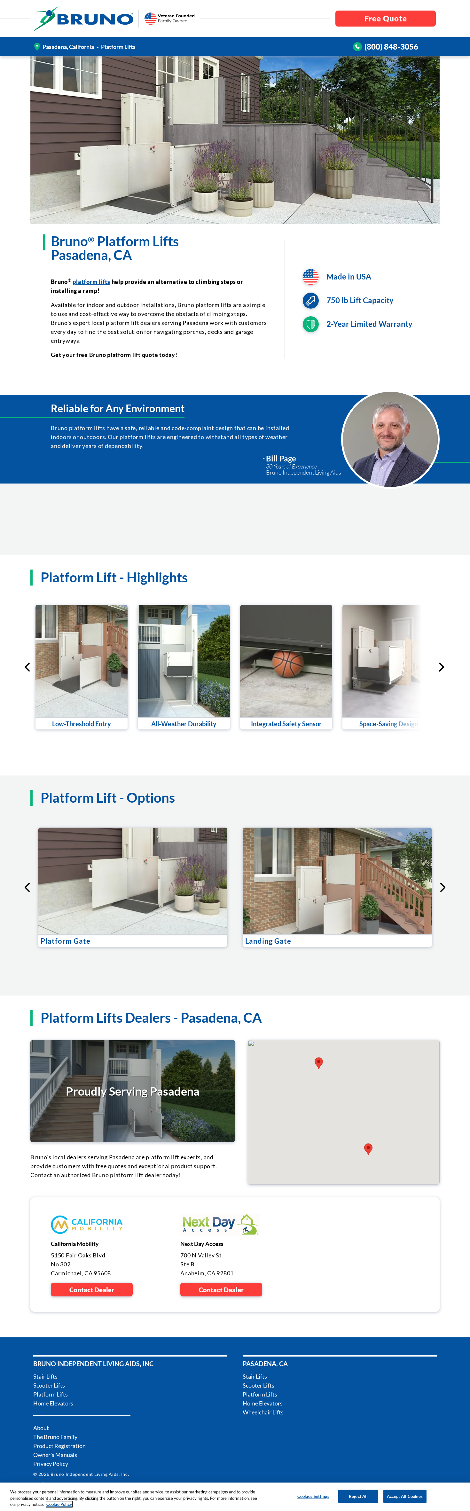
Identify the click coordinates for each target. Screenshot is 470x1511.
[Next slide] (415, 667)
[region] (235, 1497)
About (41, 1427)
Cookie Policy (59, 1504)
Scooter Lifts (49, 1385)
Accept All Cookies (405, 1496)
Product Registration (59, 1445)
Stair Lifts (45, 1376)
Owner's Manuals (55, 1454)
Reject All (358, 1496)
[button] (319, 1063)
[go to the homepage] (83, 18)
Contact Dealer (91, 1290)
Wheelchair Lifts (263, 1412)
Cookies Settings (313, 1496)
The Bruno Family (55, 1436)
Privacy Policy (50, 1463)
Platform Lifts (50, 1394)
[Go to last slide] (28, 667)
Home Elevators (53, 1403)
